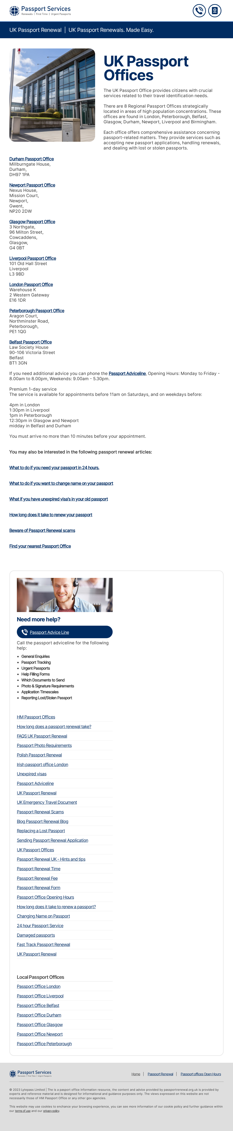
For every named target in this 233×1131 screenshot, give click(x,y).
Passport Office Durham (39, 1015)
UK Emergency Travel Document (47, 802)
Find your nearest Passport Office (40, 546)
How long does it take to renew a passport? (56, 906)
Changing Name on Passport (43, 916)
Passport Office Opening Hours (45, 897)
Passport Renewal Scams (40, 812)
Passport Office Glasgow (40, 1024)
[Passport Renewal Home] (214, 10)
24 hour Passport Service (40, 925)
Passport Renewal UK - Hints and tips (51, 859)
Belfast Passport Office (30, 342)
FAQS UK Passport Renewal (42, 736)
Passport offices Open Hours (201, 1074)
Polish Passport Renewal (39, 755)
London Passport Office (31, 284)
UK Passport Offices (35, 850)
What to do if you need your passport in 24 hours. (54, 467)
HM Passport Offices (36, 717)
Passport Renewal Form (38, 887)
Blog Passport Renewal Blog (42, 821)
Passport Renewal (160, 1074)
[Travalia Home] (40, 11)
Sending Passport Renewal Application (52, 840)
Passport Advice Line (49, 632)
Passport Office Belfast (38, 1005)
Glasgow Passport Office (32, 221)
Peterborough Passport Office (36, 310)
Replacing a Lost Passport (41, 830)
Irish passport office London (42, 764)
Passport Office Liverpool (40, 996)
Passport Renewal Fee (37, 878)
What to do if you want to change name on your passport (61, 483)
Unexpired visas (31, 774)
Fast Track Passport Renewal (43, 944)
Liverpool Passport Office (32, 258)
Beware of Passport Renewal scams (42, 530)
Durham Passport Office (31, 159)
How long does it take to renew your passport (50, 514)
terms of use (22, 1111)
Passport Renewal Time (38, 868)
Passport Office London (38, 986)
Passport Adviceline (127, 373)
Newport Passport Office (32, 185)
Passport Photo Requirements (44, 745)
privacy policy (51, 1111)
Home (136, 1074)
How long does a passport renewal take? (54, 726)
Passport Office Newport (40, 1034)
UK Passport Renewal (36, 793)
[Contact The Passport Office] (199, 10)
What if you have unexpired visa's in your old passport (58, 499)
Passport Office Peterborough (44, 1043)
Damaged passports (36, 935)
